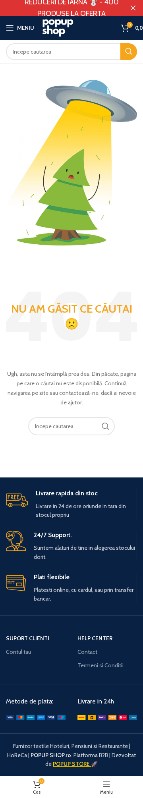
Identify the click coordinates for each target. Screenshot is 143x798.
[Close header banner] (133, 8)
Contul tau (18, 651)
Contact (87, 651)
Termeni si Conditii (100, 665)
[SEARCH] (106, 426)
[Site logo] (77, 27)
